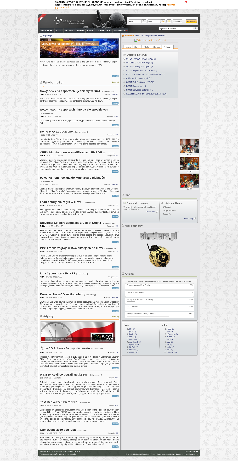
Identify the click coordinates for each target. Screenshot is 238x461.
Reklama (137, 454)
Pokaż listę (150, 212)
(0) (134, 352)
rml (41, 94)
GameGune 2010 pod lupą (58, 429)
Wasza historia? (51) (139, 90)
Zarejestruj (191, 21)
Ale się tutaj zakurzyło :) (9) (139, 67)
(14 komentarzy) (107, 91)
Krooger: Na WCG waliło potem (61, 294)
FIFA (116, 135)
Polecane (168, 47)
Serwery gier (193, 454)
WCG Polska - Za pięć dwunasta (59, 339)
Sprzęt (137, 47)
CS (117, 205)
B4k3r (42, 156)
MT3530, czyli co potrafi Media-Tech (64, 374)
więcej (115, 76)
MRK (42, 205)
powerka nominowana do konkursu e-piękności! (73, 177)
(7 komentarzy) (82, 274)
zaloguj (177, 21)
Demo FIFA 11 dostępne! (57, 131)
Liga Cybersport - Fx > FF (57, 273)
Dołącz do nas (175, 454)
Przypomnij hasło (168, 21)
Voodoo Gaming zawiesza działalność (151, 36)
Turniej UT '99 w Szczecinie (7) (141, 70)
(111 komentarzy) (81, 132)
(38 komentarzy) (46, 113)
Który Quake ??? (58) (140, 82)
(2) (132, 329)
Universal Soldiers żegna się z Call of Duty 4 (70, 222)
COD (116, 116)
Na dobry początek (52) (139, 78)
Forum (153, 454)
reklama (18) (136, 86)
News (128, 47)
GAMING (115, 94)
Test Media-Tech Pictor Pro (58, 402)
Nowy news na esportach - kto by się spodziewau (74, 109)
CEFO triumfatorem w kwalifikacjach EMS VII (71, 152)
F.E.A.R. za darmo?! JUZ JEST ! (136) (146, 94)
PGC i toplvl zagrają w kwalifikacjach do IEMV (71, 248)
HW (116, 378)
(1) (133, 334)
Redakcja (145, 454)
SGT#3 (189, 154)
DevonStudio (190, 451)
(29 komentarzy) (88, 202)
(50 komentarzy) (109, 153)
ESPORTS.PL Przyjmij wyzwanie (69, 21)
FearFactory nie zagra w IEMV (60, 202)
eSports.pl (47, 36)
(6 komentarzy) (90, 295)
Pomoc (185, 454)
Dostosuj (115, 82)
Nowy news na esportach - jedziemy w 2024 (70, 91)
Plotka (146, 47)
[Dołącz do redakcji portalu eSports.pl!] (150, 40)
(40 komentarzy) (46, 181)
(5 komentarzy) (110, 248)
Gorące (156, 47)
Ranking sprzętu (163, 454)
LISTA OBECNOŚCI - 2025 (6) (141, 59)
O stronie (129, 454)
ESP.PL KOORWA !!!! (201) (139, 63)
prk (41, 378)
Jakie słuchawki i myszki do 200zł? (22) (145, 74)
